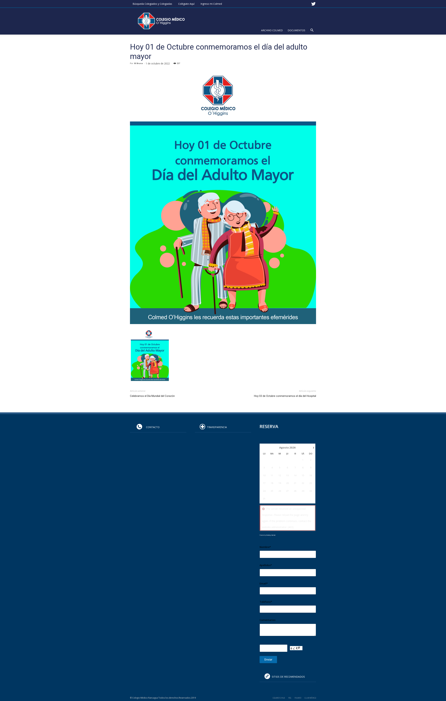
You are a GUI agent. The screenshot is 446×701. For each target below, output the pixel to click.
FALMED (298, 698)
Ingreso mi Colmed (211, 3)
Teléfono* (266, 601)
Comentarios (267, 620)
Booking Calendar (270, 535)
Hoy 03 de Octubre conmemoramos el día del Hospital (285, 396)
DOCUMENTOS (296, 30)
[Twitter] (313, 2)
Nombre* (265, 547)
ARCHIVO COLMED (272, 30)
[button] (312, 30)
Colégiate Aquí (186, 3)
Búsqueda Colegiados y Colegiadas (152, 3)
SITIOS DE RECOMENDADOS (288, 676)
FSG (289, 698)
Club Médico (310, 698)
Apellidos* (266, 565)
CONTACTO (152, 427)
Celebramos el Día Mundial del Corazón (152, 396)
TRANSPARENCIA (217, 427)
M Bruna (138, 63)
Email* (264, 583)
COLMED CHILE (279, 698)
